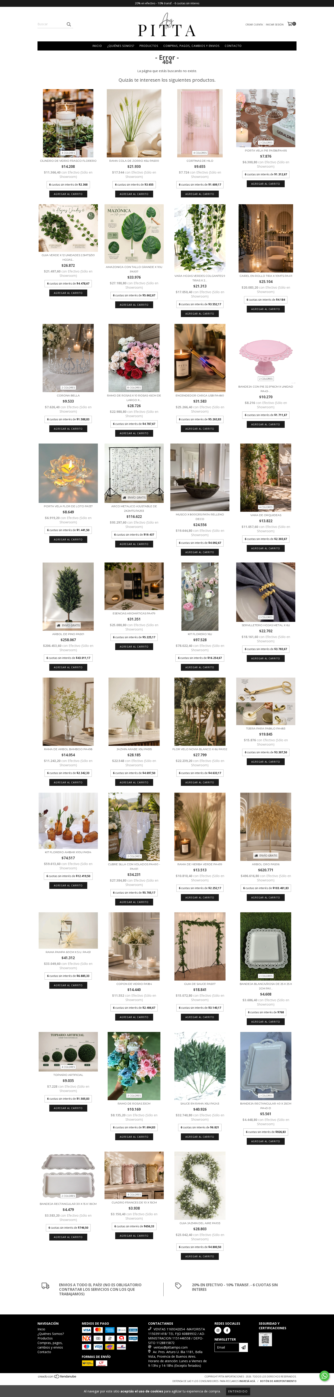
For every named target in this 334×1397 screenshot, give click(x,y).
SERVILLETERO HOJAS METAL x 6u (266, 625)
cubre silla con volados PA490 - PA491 (134, 866)
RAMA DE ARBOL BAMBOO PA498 (68, 749)
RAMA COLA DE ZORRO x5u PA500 (134, 160)
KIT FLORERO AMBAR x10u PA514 (68, 852)
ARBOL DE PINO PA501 (68, 634)
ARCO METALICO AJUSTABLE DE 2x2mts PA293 (134, 508)
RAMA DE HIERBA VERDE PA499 (199, 864)
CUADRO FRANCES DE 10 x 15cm (134, 1202)
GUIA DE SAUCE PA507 (200, 984)
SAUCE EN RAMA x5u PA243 (199, 1103)
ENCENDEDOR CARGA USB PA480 (200, 395)
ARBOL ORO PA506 (265, 864)
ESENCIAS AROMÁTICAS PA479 (134, 613)
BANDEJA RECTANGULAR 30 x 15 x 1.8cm (68, 1203)
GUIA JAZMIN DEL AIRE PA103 (199, 1223)
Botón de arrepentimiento (278, 1381)
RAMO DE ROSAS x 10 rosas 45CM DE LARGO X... (134, 398)
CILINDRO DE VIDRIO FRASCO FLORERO (68, 160)
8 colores (134, 387)
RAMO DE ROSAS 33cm (134, 1103)
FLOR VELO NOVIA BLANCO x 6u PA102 (199, 749)
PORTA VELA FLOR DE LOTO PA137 (68, 506)
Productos (149, 46)
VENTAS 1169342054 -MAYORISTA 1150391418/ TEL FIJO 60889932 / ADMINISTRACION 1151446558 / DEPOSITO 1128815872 (176, 1336)
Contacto (233, 46)
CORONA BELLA (68, 395)
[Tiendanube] (57, 1377)
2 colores (265, 142)
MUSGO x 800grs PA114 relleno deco (200, 517)
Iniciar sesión (275, 24)
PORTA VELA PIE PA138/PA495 (266, 150)
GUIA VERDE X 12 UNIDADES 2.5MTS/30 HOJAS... (68, 257)
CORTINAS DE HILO (200, 160)
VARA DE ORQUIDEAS (265, 515)
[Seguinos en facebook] (227, 1330)
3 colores (134, 1095)
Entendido (238, 1391)
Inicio (97, 46)
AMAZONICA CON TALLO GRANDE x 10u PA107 (134, 269)
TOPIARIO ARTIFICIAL (68, 1075)
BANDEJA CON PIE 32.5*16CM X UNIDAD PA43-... (265, 389)
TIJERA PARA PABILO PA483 (265, 728)
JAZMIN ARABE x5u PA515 (134, 749)
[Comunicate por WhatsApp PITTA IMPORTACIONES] (324, 1376)
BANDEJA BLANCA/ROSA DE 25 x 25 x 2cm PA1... (266, 986)
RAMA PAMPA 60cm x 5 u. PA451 (68, 952)
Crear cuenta (254, 24)
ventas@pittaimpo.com (171, 1347)
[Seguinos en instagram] (217, 1330)
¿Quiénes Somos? (120, 46)
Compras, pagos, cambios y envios (191, 46)
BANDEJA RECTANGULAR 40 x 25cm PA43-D (265, 1106)
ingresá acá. (247, 1381)
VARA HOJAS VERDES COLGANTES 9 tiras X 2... (199, 278)
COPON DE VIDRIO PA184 (134, 984)
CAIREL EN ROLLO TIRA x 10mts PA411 (265, 275)
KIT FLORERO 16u (200, 634)
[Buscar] (68, 24)
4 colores (68, 152)
